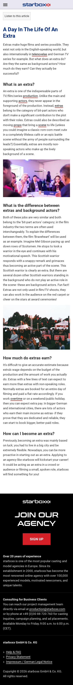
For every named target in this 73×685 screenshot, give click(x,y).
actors (22, 101)
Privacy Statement (18, 657)
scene (42, 125)
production (30, 96)
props (18, 125)
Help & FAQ (13, 652)
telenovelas (39, 54)
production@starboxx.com (47, 609)
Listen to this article (17, 16)
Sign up (36, 539)
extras (59, 105)
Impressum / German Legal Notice (29, 662)
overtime (16, 398)
